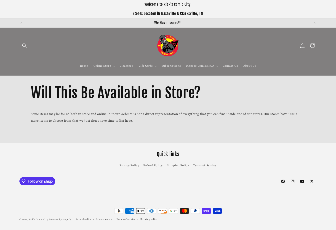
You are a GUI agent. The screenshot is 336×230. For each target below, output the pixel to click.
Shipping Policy (178, 165)
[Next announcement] (315, 23)
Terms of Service (204, 165)
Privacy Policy (129, 165)
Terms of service (126, 219)
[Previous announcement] (21, 23)
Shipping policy (149, 219)
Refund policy (83, 219)
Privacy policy (104, 219)
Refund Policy (153, 165)
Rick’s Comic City (38, 219)
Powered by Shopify (60, 219)
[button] (24, 46)
